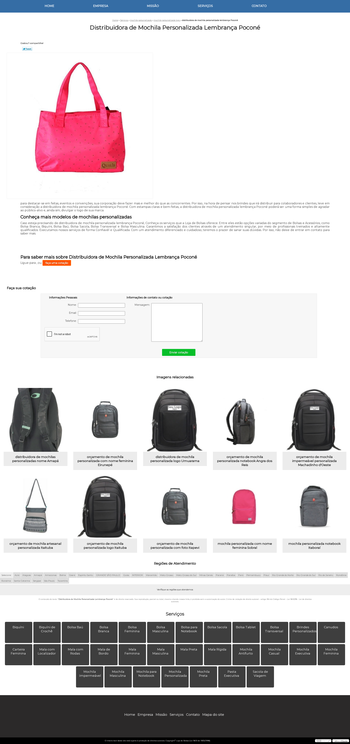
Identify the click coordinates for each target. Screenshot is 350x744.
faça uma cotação (56, 263)
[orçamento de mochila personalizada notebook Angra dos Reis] (245, 420)
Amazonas (51, 575)
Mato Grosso (166, 575)
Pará (240, 575)
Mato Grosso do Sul (186, 575)
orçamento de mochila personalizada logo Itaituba (105, 545)
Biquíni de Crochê (47, 629)
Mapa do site (213, 714)
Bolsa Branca (103, 629)
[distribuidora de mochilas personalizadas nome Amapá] (35, 420)
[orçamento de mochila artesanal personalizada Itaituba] (35, 507)
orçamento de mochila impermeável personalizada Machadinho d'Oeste (314, 461)
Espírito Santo (85, 575)
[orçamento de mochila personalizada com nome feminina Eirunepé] (105, 420)
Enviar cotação (178, 352)
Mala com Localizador (47, 651)
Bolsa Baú (75, 627)
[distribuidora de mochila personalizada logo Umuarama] (175, 420)
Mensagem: (143, 304)
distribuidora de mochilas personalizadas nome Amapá (35, 459)
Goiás (126, 575)
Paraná (220, 575)
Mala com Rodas (75, 651)
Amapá (38, 575)
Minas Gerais (206, 575)
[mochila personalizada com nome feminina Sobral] (245, 507)
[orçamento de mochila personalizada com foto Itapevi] (175, 507)
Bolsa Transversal (274, 629)
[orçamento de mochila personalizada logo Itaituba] (105, 507)
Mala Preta (188, 649)
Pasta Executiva (231, 673)
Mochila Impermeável (90, 673)
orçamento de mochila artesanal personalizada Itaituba (35, 545)
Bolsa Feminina (132, 629)
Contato (259, 6)
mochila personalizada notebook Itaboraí (314, 545)
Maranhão (151, 575)
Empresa (100, 6)
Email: (73, 312)
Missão (153, 6)
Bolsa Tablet (246, 627)
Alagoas (26, 575)
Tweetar (27, 49)
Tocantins (63, 580)
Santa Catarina (22, 580)
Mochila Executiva (302, 651)
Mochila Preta (203, 673)
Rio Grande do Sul (306, 575)
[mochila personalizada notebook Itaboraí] (314, 507)
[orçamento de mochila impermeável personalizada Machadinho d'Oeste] (314, 420)
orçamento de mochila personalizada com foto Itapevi (175, 545)
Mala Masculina (160, 651)
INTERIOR (137, 575)
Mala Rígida (217, 649)
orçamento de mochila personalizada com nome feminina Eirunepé (105, 461)
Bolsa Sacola (217, 627)
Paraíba (231, 575)
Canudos (331, 627)
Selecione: (6, 575)
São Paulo (49, 580)
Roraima (6, 580)
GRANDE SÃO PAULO (108, 575)
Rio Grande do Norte (282, 575)
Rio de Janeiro (325, 575)
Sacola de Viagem (260, 673)
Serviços (205, 6)
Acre (17, 575)
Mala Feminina (132, 651)
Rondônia (341, 575)
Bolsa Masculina (160, 629)
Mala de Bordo (104, 651)
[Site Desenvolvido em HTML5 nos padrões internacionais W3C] (323, 740)
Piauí (266, 575)
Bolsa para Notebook (189, 629)
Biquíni (18, 627)
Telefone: (71, 321)
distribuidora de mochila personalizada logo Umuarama (174, 459)
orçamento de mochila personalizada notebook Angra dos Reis (244, 461)
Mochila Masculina (118, 673)
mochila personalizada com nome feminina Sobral (245, 545)
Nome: (73, 304)
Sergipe (37, 580)
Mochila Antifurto (246, 651)
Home (49, 6)
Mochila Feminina (331, 651)
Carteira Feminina (18, 651)
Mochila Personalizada (176, 673)
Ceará (72, 575)
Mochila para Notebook (147, 673)
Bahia (63, 575)
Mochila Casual (274, 651)
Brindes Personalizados (305, 629)
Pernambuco (253, 575)
